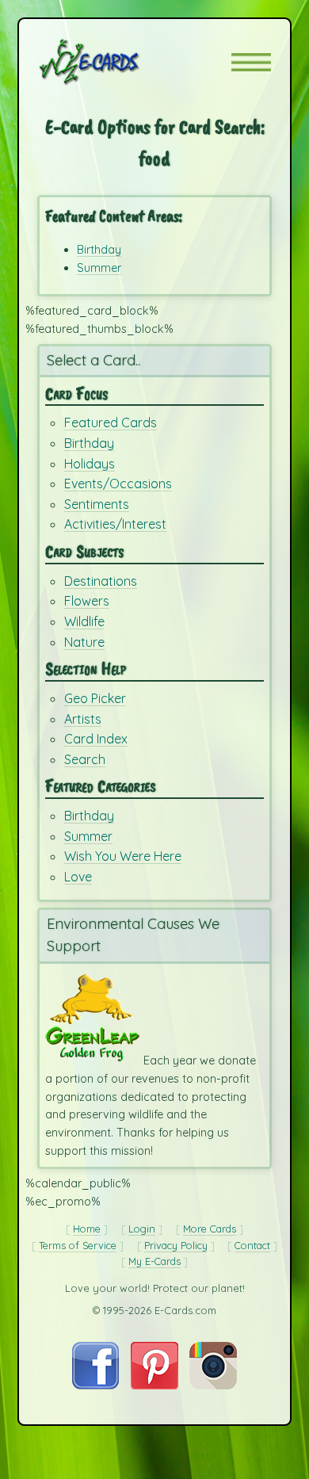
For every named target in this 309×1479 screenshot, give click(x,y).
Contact (252, 1245)
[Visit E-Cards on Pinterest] (154, 1385)
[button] (251, 62)
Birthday (99, 250)
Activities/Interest (115, 524)
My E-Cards (154, 1261)
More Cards (209, 1228)
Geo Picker (95, 698)
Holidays (89, 464)
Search (84, 759)
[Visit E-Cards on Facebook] (95, 1385)
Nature (84, 642)
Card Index (96, 739)
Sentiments (96, 504)
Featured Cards (110, 422)
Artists (82, 719)
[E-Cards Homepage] (117, 62)
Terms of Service (77, 1245)
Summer (99, 268)
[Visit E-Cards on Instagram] (213, 1385)
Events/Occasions (118, 483)
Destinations (100, 581)
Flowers (86, 601)
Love (78, 877)
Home (87, 1228)
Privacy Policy (176, 1245)
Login (141, 1228)
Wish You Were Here (122, 856)
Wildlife (84, 621)
